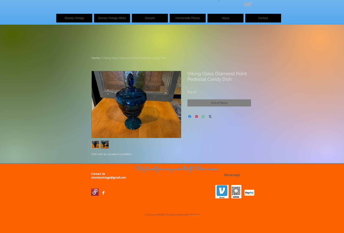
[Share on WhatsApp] (203, 116)
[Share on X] (210, 116)
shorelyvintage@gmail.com (108, 177)
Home (96, 58)
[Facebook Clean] (103, 193)
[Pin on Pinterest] (196, 116)
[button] (219, 0)
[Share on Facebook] (190, 116)
